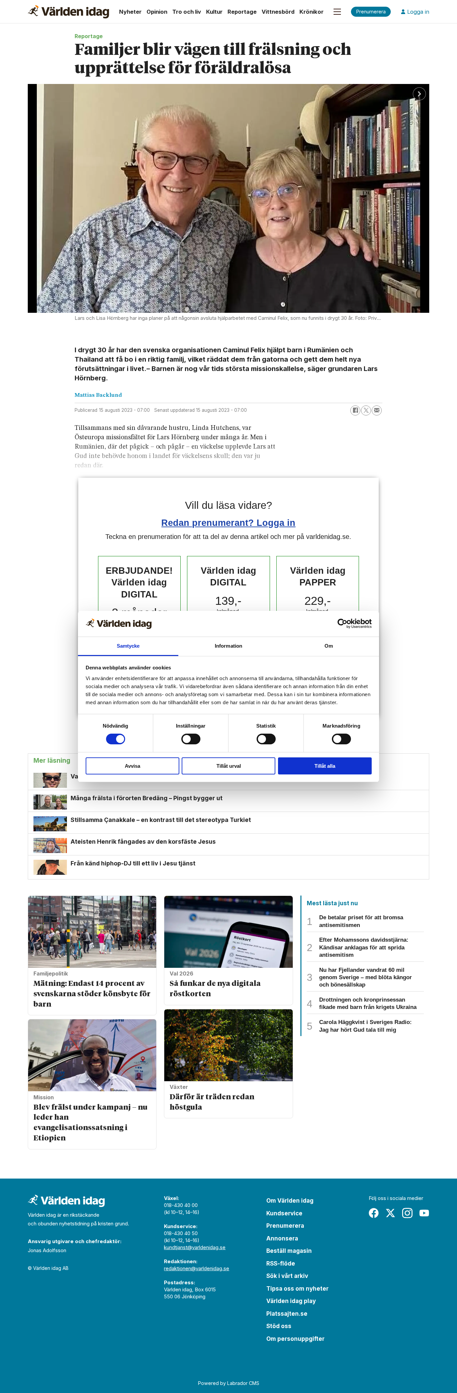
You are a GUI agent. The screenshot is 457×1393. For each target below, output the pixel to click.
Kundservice (284, 1213)
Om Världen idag (289, 1200)
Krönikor (311, 11)
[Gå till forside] (68, 11)
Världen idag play (291, 1301)
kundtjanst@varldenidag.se (194, 1247)
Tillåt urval (228, 766)
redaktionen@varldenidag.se (196, 1268)
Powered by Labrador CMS (228, 1383)
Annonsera (282, 1238)
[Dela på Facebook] (355, 410)
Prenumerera (285, 1225)
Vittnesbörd (278, 11)
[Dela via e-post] (377, 410)
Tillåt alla (324, 766)
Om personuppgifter (295, 1338)
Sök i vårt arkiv (287, 1276)
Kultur (214, 11)
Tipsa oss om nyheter (297, 1288)
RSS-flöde (280, 1263)
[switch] (190, 739)
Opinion (157, 11)
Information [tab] (228, 646)
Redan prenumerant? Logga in (228, 523)
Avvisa (132, 766)
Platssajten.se (286, 1313)
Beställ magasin (289, 1250)
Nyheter (130, 11)
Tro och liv (186, 11)
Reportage (242, 11)
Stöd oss (278, 1326)
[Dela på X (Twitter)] (366, 410)
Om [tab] (329, 646)
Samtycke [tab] (128, 646)
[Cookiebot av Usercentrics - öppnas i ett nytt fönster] (342, 624)
